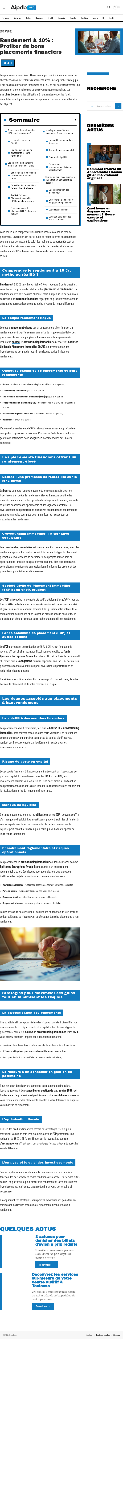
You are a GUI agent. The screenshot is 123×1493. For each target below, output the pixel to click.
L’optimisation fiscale (59, 209)
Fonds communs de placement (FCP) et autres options (23, 210)
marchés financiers (27, 299)
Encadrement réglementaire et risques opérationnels (61, 166)
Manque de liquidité (58, 156)
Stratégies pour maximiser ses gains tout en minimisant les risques (60, 179)
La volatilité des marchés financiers (61, 141)
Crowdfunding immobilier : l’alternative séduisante (23, 187)
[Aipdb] (23, 7)
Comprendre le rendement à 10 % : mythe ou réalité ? (21, 131)
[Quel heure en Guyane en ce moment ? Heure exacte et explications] (105, 194)
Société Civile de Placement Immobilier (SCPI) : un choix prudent (22, 198)
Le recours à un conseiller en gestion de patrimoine (61, 201)
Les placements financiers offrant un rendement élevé (21, 164)
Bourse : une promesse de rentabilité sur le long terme (23, 175)
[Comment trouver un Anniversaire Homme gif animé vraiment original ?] (105, 154)
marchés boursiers (11, 94)
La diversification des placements (59, 191)
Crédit (8, 62)
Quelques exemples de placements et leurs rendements (21, 152)
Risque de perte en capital (61, 149)
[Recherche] (108, 7)
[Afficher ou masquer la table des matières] (58, 120)
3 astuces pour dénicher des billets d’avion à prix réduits (56, 1240)
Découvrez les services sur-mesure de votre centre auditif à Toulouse (55, 1280)
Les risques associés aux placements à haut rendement (59, 132)
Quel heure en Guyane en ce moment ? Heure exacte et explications (101, 214)
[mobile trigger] (6, 7)
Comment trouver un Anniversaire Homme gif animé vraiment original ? (104, 173)
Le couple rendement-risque (21, 141)
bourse (16, 342)
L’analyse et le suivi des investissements (60, 218)
